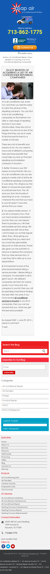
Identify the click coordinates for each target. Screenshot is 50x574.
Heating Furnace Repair (11, 510)
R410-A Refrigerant (11, 410)
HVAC (5, 405)
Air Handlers (7, 391)
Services (4, 448)
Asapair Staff (10, 320)
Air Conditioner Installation (12, 498)
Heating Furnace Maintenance (14, 507)
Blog (3, 463)
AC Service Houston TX (31, 561)
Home (5, 57)
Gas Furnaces (7, 489)
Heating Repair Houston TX (26, 564)
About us (5, 445)
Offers (3, 460)
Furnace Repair (9, 400)
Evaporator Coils (8, 486)
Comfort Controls (8, 483)
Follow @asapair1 (11, 428)
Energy (5, 395)
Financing (5, 457)
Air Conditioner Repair (17, 57)
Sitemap (4, 469)
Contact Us (6, 466)
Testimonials (6, 454)
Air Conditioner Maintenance (13, 501)
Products (5, 451)
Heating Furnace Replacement (14, 513)
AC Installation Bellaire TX (10, 561)
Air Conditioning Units (10, 477)
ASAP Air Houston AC (30, 554)
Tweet (4, 327)
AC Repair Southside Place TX (31, 567)
